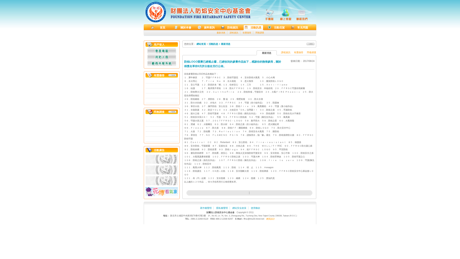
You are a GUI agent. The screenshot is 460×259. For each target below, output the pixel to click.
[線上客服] (286, 14)
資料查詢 (209, 27)
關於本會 (186, 27)
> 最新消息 (224, 44)
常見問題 (302, 27)
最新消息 (221, 32)
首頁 (162, 27)
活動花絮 (279, 27)
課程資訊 (234, 32)
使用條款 (255, 208)
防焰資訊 (232, 27)
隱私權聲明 (222, 208)
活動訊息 (256, 27)
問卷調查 (260, 32)
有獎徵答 (247, 32)
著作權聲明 (206, 208)
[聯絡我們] (302, 14)
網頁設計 (270, 219)
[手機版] (269, 14)
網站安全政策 (239, 208)
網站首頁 (201, 44)
